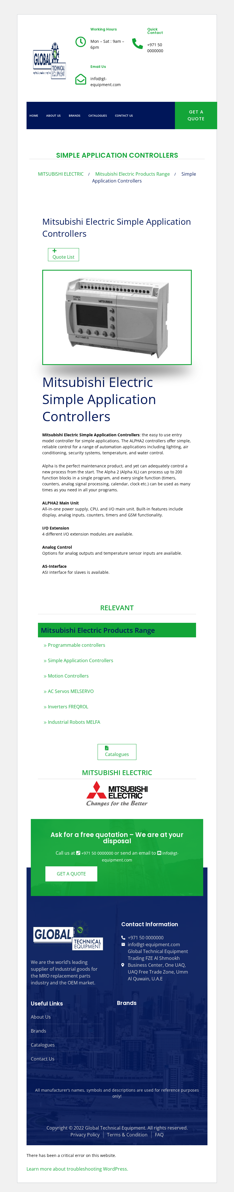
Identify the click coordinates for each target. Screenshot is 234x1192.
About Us (53, 115)
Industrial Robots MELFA (74, 722)
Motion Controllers (68, 676)
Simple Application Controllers (80, 660)
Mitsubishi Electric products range (132, 174)
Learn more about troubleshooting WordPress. (77, 1169)
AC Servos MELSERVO (71, 691)
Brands (74, 115)
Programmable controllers (76, 645)
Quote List (63, 257)
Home (33, 115)
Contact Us (124, 115)
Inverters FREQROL (68, 707)
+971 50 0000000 (97, 853)
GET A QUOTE (196, 115)
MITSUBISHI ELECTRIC (61, 174)
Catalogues (97, 115)
